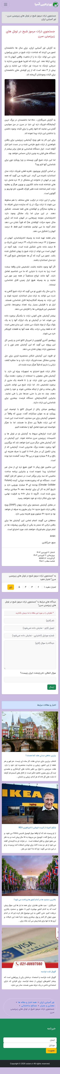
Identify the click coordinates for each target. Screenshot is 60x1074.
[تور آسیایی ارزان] (46, 4)
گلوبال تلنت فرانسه (48, 971)
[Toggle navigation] (5, 4)
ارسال (51, 687)
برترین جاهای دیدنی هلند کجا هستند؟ (41, 755)
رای (10, 587)
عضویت (51, 1050)
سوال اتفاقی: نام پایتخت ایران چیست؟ (38, 673)
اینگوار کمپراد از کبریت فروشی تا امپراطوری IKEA (37, 827)
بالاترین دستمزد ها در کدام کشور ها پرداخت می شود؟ (35, 899)
